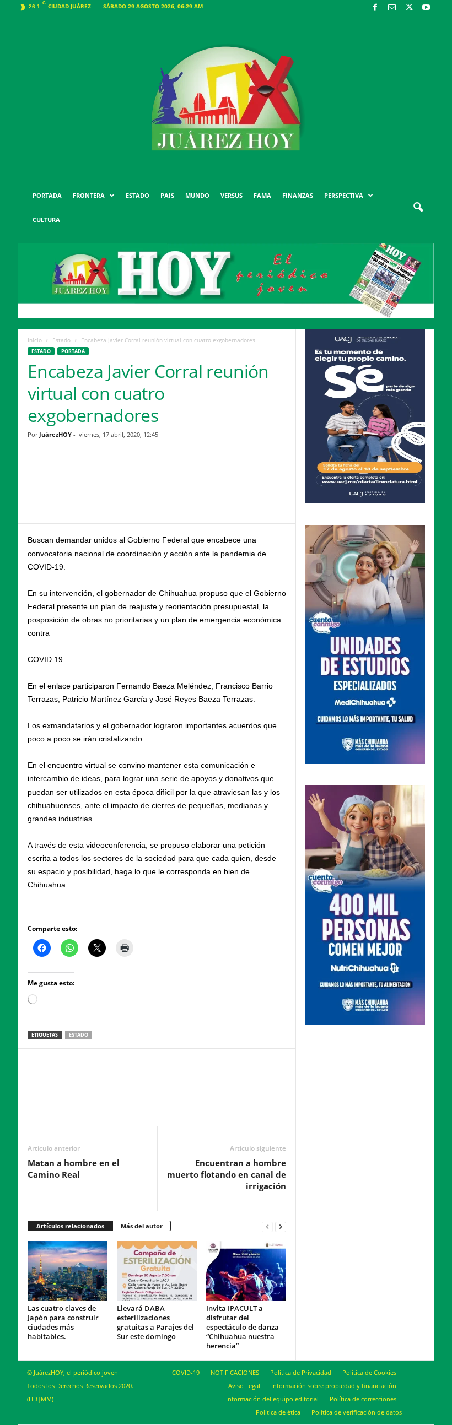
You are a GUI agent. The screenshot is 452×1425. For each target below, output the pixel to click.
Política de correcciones (363, 1399)
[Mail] (392, 8)
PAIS (167, 195)
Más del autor (142, 1226)
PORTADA (47, 195)
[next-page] (280, 1226)
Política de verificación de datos (356, 1412)
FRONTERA (89, 195)
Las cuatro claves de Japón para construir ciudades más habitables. (63, 1322)
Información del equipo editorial (272, 1399)
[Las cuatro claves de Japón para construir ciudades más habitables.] (67, 1271)
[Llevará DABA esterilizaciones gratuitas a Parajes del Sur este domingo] (157, 1271)
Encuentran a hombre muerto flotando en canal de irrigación (226, 1174)
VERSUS (231, 195)
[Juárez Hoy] (226, 98)
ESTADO (137, 195)
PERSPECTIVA (343, 195)
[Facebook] (374, 8)
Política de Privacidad (300, 1372)
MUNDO (197, 195)
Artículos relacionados (70, 1226)
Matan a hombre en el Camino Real (74, 1168)
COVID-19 (186, 1372)
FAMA (262, 195)
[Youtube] (426, 8)
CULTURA (46, 219)
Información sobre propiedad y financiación (333, 1385)
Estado (61, 340)
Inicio (35, 340)
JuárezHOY (55, 434)
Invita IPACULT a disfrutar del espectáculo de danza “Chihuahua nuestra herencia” (242, 1327)
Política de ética (278, 1412)
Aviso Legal (244, 1385)
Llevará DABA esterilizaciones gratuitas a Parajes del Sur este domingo (155, 1322)
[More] (242, 493)
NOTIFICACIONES (235, 1372)
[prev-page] (267, 1226)
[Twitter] (409, 8)
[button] (418, 208)
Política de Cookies (369, 1372)
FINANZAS (297, 195)
